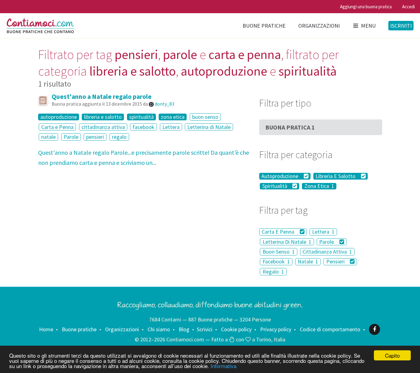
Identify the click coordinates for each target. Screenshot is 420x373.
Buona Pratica (290, 127)
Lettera (171, 126)
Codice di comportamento (330, 329)
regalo (119, 136)
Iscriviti (401, 25)
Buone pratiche (264, 25)
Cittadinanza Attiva (327, 251)
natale (48, 136)
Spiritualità (275, 186)
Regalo (273, 271)
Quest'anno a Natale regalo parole (102, 96)
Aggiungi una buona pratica (366, 7)
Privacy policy (275, 329)
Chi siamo (159, 329)
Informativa (223, 366)
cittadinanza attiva (103, 126)
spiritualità (141, 117)
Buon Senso (279, 251)
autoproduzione (58, 117)
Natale (308, 261)
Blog (184, 329)
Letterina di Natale (209, 126)
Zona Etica (319, 186)
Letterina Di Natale (287, 241)
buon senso (205, 116)
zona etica (172, 117)
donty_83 (164, 104)
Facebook (276, 261)
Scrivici (204, 329)
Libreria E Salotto (336, 176)
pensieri (95, 136)
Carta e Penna (57, 126)
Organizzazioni (319, 25)
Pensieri (336, 261)
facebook (143, 126)
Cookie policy (236, 329)
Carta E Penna (278, 231)
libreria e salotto (103, 117)
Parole (71, 136)
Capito (392, 355)
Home (46, 329)
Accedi (408, 7)
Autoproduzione (280, 176)
